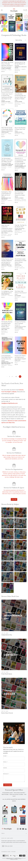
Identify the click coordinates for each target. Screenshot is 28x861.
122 (16, 376)
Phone (5, 767)
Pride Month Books (6, 674)
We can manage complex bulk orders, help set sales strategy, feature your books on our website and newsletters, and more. (14, 457)
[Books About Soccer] (14, 693)
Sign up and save (7, 838)
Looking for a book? (8, 851)
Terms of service (17, 858)
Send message (8, 784)
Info (3, 833)
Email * (5, 761)
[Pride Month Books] (14, 654)
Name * (5, 755)
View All (14, 499)
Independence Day (6, 635)
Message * (6, 773)
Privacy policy (10, 858)
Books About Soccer (7, 713)
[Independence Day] (14, 615)
